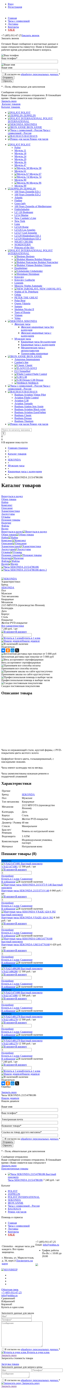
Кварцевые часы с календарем (38, 344)
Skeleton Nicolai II (24, 309)
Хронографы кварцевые (34, 353)
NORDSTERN (22, 244)
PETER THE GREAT (26, 297)
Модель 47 (20, 165)
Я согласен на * (32, 1349)
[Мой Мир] (12, 650)
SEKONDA (30, 124)
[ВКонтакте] (3, 650)
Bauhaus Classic (23, 415)
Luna (17, 224)
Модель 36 (20, 162)
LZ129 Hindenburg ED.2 (27, 238)
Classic (28, 365)
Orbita (17, 294)
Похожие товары (10, 555)
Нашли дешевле (31, 641)
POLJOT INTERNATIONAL (24, 1197)
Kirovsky (19, 277)
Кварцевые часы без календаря (38, 341)
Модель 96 (35, 182)
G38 (24, 377)
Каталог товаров (11, 104)
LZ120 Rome (21, 227)
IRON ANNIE (34, 127)
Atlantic (18, 197)
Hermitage (34, 274)
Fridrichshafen (21, 209)
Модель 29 (20, 159)
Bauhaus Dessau (23, 418)
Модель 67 (35, 174)
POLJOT (26, 112)
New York (19, 221)
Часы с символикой (19, 21)
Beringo (30, 256)
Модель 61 (20, 171)
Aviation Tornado (23, 403)
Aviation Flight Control (26, 397)
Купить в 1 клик (31, 638)
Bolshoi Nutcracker (48, 262)
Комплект (6, 540)
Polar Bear (19, 300)
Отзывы (5, 552)
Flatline (18, 200)
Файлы (5, 561)
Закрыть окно (9, 101)
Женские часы (22, 324)
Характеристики (10, 546)
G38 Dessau (37, 380)
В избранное (8, 881)
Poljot (17, 147)
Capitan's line (21, 362)
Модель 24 (20, 156)
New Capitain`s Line (25, 218)
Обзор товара (8, 534)
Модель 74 (35, 177)
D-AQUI (32, 368)
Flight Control (39, 374)
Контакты (13, 26)
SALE (11, 29)
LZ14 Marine (21, 215)
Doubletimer (20, 268)
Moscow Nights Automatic (28, 285)
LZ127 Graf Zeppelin (25, 232)
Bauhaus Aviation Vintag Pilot (30, 394)
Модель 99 (20, 185)
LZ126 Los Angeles (24, 230)
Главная (12, 18)
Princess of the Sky (24, 247)
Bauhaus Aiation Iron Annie (28, 406)
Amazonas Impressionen (27, 359)
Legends (18, 282)
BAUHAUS (30, 136)
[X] (17, 650)
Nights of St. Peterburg (26, 291)
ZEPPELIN (29, 115)
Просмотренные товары (14, 1168)
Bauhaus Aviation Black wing (29, 409)
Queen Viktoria (22, 303)
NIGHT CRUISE (23, 241)
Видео (4, 564)
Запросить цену (30, 1383)
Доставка (13, 24)
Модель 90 (20, 179)
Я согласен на (32, 74)
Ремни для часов (39, 139)
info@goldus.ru (51, 1244)
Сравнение (26, 878)
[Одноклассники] (8, 650)
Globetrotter (36, 271)
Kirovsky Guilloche (24, 280)
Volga (17, 318)
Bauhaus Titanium (23, 421)
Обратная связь (9, 1289)
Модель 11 (20, 150)
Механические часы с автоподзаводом (33, 349)
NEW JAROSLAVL (50, 288)
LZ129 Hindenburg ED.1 (27, 235)
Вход (10, 4)
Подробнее (7, 875)
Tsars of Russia (22, 312)
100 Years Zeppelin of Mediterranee (33, 206)
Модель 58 (35, 168)
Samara (18, 306)
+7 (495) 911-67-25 (11, 1292)
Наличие (6, 558)
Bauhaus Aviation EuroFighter (30, 412)
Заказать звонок (30, 35)
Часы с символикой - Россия (29, 132)
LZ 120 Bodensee (23, 212)
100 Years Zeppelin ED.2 (27, 194)
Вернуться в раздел (12, 531)
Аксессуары (8, 549)
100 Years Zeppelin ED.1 (27, 191)
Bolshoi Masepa (42, 259)
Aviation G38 (21, 400)
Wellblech (33, 382)
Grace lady (20, 203)
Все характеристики (12, 625)
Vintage (18, 315)
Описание (7, 543)
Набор (4, 537)
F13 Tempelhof (22, 371)
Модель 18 (20, 153)
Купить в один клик (38, 1352)
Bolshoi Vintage (42, 265)
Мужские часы (22, 338)
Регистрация (15, 7)
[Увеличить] (20, 567)
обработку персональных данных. (40, 74)
